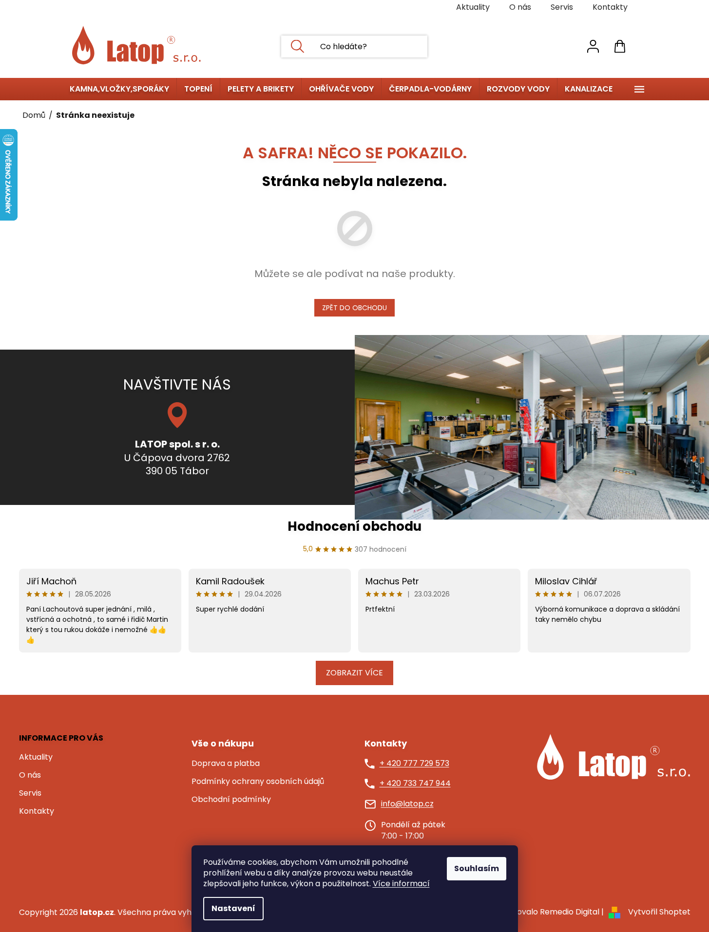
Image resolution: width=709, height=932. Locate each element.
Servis (562, 7)
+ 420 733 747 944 (415, 783)
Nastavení (233, 908)
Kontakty (610, 7)
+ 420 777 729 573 (414, 763)
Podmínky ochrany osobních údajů (258, 781)
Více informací (401, 883)
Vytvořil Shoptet (659, 911)
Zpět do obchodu (354, 308)
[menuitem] (119, 89)
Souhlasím (476, 868)
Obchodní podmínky (231, 799)
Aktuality (473, 7)
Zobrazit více (354, 672)
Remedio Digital (569, 911)
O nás (520, 7)
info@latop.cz (407, 804)
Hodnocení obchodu (354, 526)
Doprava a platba (226, 763)
